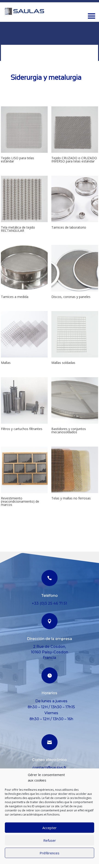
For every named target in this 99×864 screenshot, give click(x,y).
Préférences (49, 853)
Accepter (49, 827)
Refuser (49, 840)
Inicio (5, 47)
